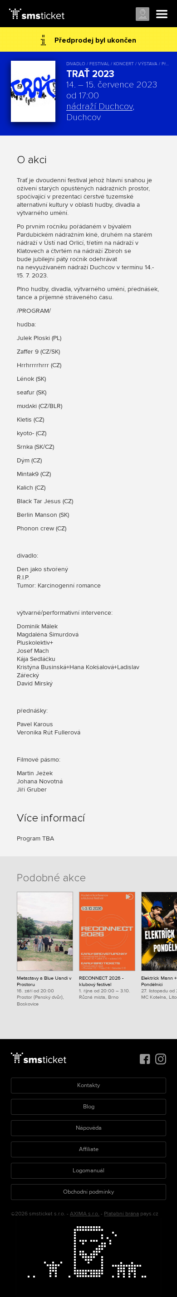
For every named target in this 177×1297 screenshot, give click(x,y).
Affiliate (88, 1149)
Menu (162, 14)
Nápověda (89, 1128)
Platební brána (121, 1213)
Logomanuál (88, 1170)
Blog (88, 1106)
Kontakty (88, 1085)
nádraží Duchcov (99, 106)
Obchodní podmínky (88, 1191)
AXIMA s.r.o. (84, 1213)
